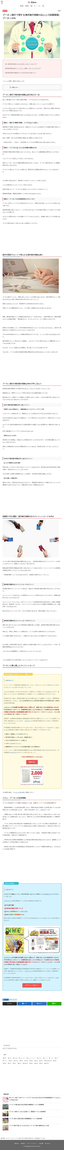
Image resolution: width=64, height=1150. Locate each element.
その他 (15, 1058)
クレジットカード (32, 1058)
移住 (20, 1063)
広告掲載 (41, 1143)
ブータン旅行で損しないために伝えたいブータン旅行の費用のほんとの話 (29, 1125)
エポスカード (9, 680)
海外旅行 (22, 5)
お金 (10, 1058)
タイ (35, 5)
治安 (37, 1060)
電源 (42, 1063)
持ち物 (16, 1060)
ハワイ (39, 5)
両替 (11, 1060)
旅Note (29, 1146)
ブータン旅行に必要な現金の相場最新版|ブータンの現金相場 (25, 1118)
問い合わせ (47, 1143)
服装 (32, 1060)
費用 (32, 1063)
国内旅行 (27, 5)
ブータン (5, 10)
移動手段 (26, 1063)
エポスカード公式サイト (32, 985)
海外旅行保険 (14, 999)
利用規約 (23, 1143)
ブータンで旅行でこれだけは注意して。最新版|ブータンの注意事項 (27, 1111)
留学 (15, 1063)
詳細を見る (32, 762)
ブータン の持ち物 (18, 792)
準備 (55, 1060)
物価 (5, 1063)
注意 (42, 1060)
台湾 (43, 5)
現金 (10, 1063)
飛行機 (47, 1063)
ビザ (57, 1058)
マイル (5, 1060)
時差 (22, 1060)
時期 (27, 1060)
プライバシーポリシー (32, 1143)
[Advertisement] (32, 237)
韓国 (31, 5)
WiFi (5, 1058)
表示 (17, 87)
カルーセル (22, 1058)
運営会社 (17, 1143)
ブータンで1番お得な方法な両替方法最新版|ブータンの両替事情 (26, 1104)
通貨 (37, 1063)
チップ (45, 1058)
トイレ (51, 1058)
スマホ (40, 1058)
